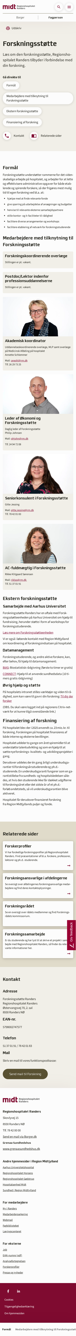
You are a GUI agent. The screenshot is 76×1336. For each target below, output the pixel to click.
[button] (59, 7)
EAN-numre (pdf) (12, 1255)
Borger (20, 17)
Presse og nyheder (13, 1273)
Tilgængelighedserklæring (19, 1307)
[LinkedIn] (18, 1291)
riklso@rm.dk (19, 580)
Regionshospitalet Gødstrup (18, 1179)
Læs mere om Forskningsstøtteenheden (28, 632)
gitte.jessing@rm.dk (22, 510)
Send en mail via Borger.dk (20, 1137)
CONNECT (9, 674)
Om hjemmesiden (14, 1313)
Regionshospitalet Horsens (18, 1173)
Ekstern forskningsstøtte (22, 111)
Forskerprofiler (11, 1267)
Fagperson (56, 17)
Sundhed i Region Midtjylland (19, 1190)
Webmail (8, 1220)
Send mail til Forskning (25, 1074)
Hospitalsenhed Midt (14, 1185)
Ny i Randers (10, 1209)
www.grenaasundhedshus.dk (21, 1149)
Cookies (8, 1300)
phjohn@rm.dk (19, 439)
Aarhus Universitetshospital (18, 1167)
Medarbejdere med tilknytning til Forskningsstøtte (27, 98)
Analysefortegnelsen (14, 1261)
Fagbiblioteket (11, 1226)
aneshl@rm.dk (19, 361)
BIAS (6, 668)
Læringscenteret (12, 1231)
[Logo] (19, 7)
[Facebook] (8, 1291)
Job (5, 1250)
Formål (11, 85)
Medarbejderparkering (15, 1214)
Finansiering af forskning (22, 122)
